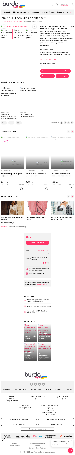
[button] (72, 131)
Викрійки (9, 21)
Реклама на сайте (14, 445)
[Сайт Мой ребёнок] (37, 436)
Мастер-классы (19, 12)
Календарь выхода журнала (56, 420)
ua (68, 12)
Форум (45, 12)
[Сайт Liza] (7, 436)
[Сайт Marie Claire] (23, 436)
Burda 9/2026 (4, 171)
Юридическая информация (37, 443)
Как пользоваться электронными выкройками (55, 71)
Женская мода (18, 21)
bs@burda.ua (37, 399)
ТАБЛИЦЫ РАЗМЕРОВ (48, 59)
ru (70, 12)
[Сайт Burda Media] (51, 436)
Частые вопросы (62, 76)
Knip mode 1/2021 (43, 250)
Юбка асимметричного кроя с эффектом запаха (11, 175)
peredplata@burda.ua (12, 399)
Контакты (14, 443)
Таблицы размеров (47, 76)
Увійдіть (4, 227)
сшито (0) (21, 184)
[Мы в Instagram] (39, 384)
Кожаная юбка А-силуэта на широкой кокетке (36, 175)
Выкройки (8, 12)
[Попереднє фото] (4, 26)
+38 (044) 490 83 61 (25, 408)
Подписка (37, 445)
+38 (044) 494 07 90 (12, 401)
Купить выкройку (37, 243)
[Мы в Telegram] (43, 384)
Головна (3, 21)
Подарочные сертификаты (37, 429)
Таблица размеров (19, 424)
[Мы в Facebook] (31, 384)
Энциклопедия (33, 12)
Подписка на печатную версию (19, 420)
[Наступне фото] (34, 26)
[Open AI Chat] (70, 450)
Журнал (52, 12)
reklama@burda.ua (62, 399)
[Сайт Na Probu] (66, 436)
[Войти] (73, 4)
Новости (60, 12)
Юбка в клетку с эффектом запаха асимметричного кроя (61, 175)
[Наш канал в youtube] (35, 384)
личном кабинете (41, 284)
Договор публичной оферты (37, 448)
